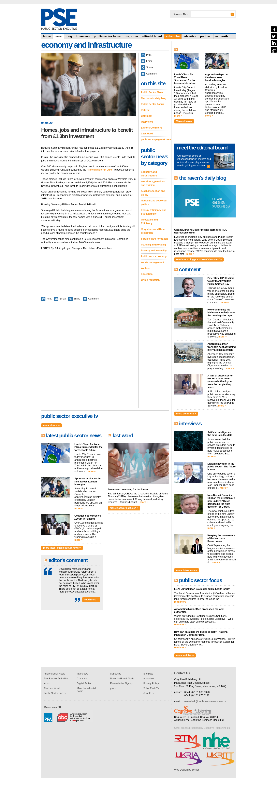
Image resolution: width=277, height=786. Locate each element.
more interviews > (186, 570)
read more (180, 601)
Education (146, 274)
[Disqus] (88, 357)
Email (62, 298)
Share (77, 298)
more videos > (51, 425)
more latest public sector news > (62, 547)
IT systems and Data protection (153, 231)
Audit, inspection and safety (153, 193)
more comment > (186, 413)
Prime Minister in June (100, 169)
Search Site (180, 14)
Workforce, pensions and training (153, 183)
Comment (93, 298)
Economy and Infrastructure (149, 174)
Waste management (152, 262)
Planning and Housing (153, 244)
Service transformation (154, 238)
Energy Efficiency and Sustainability (153, 212)
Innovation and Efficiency (149, 221)
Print (49, 298)
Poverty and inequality (154, 250)
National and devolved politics (153, 202)
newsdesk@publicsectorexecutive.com (205, 701)
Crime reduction (150, 280)
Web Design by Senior (186, 769)
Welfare (145, 268)
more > (92, 471)
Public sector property (154, 256)
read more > (91, 599)
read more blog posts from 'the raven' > (199, 259)
